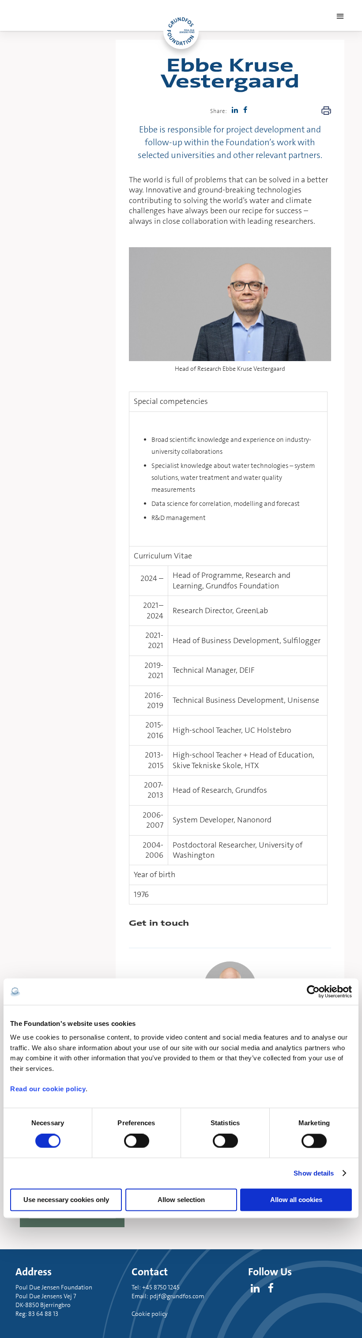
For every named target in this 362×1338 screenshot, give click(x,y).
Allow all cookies (296, 1199)
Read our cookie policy (48, 1089)
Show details (314, 1173)
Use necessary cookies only (66, 1199)
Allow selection (181, 1199)
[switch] (136, 1141)
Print (326, 111)
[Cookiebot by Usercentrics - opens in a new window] (313, 991)
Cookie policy (150, 1313)
